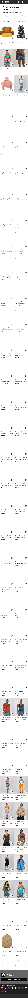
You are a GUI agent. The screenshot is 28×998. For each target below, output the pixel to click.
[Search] (18, 2)
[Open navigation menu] (2, 2)
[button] (2, 988)
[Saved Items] (22, 2)
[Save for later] (12, 38)
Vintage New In (8, 16)
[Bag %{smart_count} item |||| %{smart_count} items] (26, 2)
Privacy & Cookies (19, 996)
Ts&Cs (25, 996)
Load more (14, 965)
